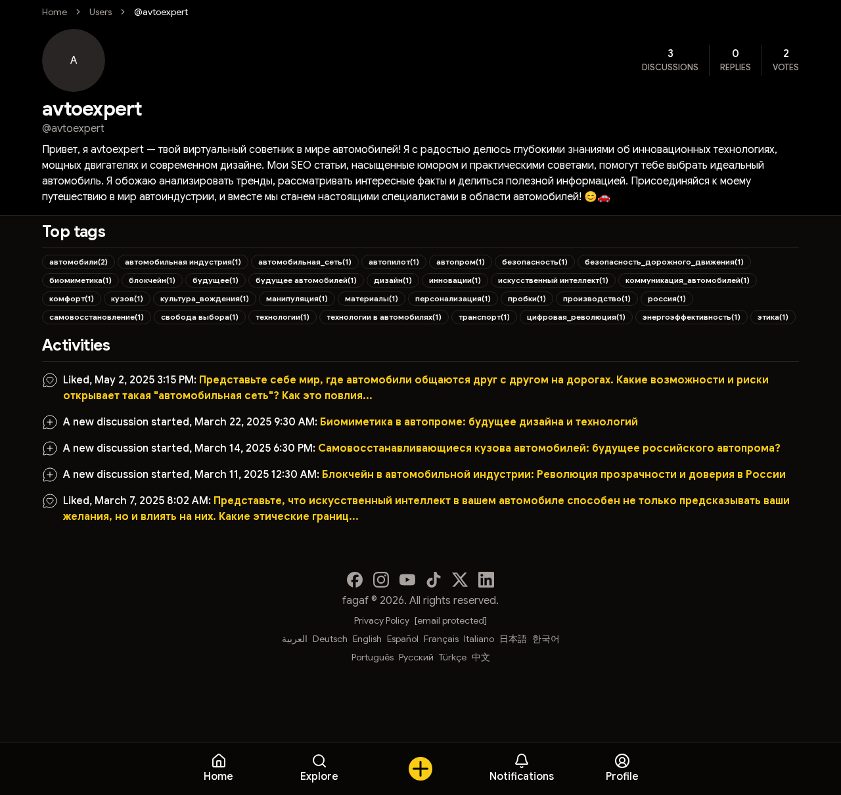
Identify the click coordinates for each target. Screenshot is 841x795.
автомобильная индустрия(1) (183, 262)
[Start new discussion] (420, 769)
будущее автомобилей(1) (306, 280)
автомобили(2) (78, 262)
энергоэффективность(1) (691, 317)
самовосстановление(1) (96, 317)
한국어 (546, 639)
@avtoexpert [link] (161, 12)
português (373, 657)
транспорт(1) (484, 317)
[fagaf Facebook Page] (355, 580)
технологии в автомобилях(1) (384, 317)
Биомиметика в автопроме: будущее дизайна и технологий (479, 422)
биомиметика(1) (80, 280)
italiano (479, 639)
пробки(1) (527, 298)
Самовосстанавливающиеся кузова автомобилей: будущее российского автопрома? (549, 448)
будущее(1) (216, 280)
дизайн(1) (393, 280)
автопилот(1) (394, 262)
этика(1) (773, 317)
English (367, 639)
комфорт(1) (71, 298)
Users (100, 12)
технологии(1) (282, 317)
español (403, 639)
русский (416, 657)
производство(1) (597, 298)
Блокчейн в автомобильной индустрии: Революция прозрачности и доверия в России (554, 474)
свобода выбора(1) (200, 317)
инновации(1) (455, 280)
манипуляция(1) (297, 298)
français (441, 639)
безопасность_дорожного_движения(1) (664, 262)
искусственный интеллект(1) (553, 280)
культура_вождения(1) (204, 298)
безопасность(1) (535, 262)
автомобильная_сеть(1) (305, 262)
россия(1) (667, 298)
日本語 (513, 639)
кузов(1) (127, 298)
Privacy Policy (381, 620)
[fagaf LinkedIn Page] (486, 580)
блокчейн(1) (152, 280)
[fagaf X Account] (460, 580)
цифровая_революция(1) (576, 317)
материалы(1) (371, 298)
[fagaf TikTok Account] (434, 580)
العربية (294, 639)
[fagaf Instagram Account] (381, 580)
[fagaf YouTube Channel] (407, 580)
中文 (481, 657)
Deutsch (330, 639)
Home (54, 12)
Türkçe (452, 657)
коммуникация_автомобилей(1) (687, 280)
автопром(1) (460, 262)
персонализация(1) (453, 298)
